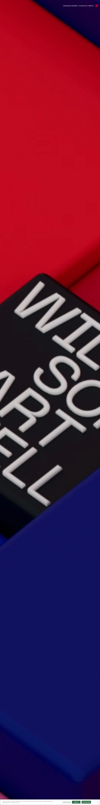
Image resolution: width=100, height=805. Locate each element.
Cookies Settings (66, 802)
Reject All (76, 802)
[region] (50, 802)
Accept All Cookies (86, 802)
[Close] (97, 802)
